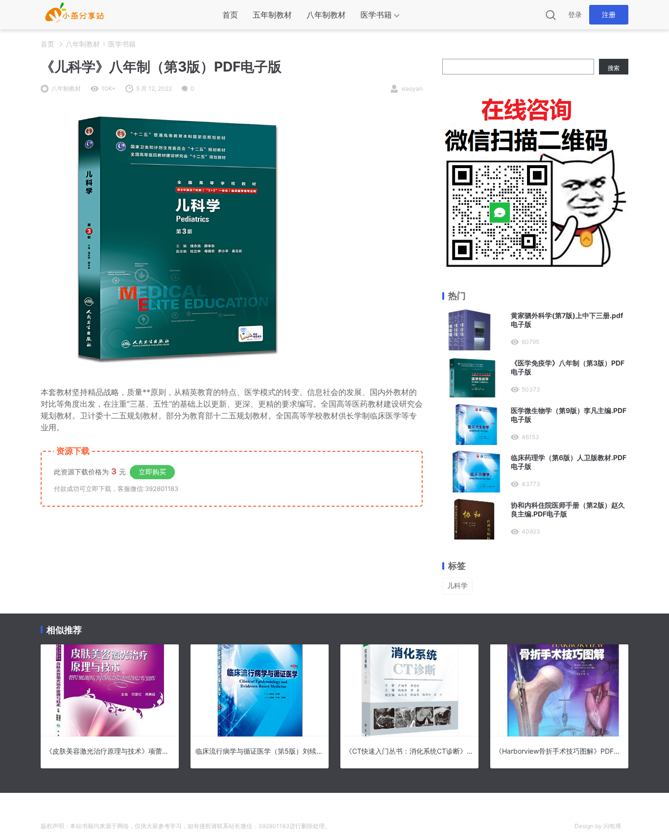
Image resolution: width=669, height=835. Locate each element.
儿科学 (457, 585)
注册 (609, 14)
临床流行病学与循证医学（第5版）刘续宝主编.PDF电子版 (259, 751)
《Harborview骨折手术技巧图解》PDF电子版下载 (559, 751)
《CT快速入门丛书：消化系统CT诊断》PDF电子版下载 (409, 751)
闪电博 (612, 826)
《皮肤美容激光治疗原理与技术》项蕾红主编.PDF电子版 (110, 751)
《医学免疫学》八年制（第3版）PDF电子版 (567, 367)
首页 (230, 15)
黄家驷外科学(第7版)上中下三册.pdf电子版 (567, 319)
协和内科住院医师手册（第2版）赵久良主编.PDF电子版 (568, 509)
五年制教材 (272, 15)
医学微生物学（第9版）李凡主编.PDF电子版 (568, 414)
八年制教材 (326, 15)
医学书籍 (376, 15)
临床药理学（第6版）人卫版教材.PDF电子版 (568, 461)
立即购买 (152, 471)
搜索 (614, 68)
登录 (575, 14)
